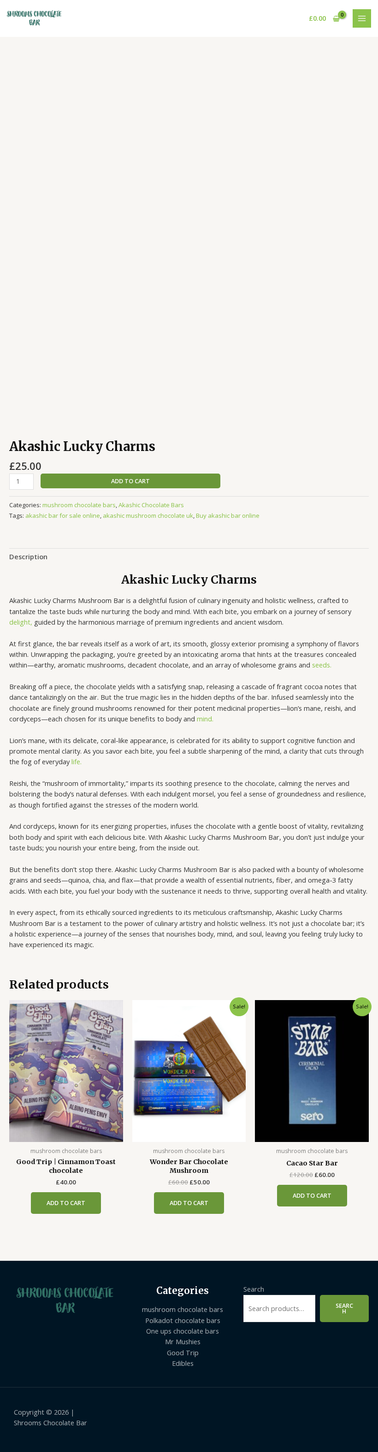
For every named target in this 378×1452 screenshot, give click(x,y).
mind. (205, 718)
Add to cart (130, 481)
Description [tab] (28, 556)
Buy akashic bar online (228, 515)
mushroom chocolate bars (79, 505)
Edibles (183, 1363)
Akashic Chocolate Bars (151, 505)
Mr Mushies (183, 1341)
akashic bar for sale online (62, 515)
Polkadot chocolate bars (182, 1320)
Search (253, 1289)
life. (76, 761)
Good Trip (183, 1352)
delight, (20, 621)
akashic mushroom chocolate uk (148, 515)
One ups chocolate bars (182, 1330)
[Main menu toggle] (362, 18)
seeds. (321, 664)
